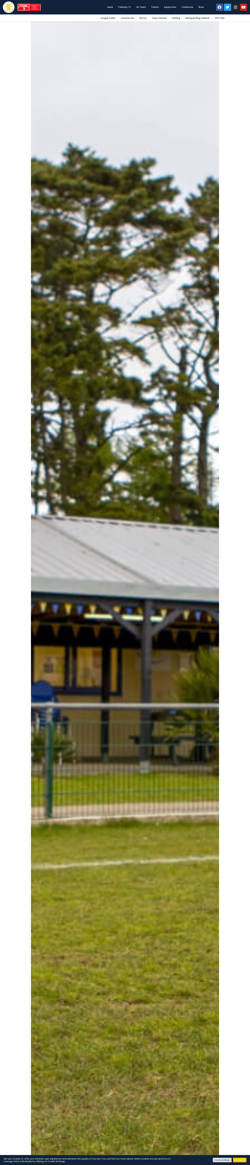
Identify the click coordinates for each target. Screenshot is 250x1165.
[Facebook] (219, 7)
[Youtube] (243, 7)
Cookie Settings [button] (222, 1160)
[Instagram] (235, 7)
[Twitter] (227, 7)
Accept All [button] (240, 1160)
